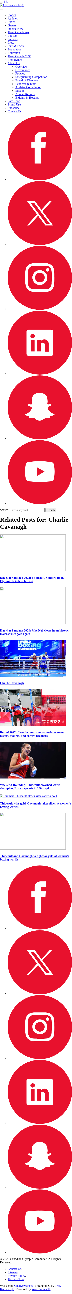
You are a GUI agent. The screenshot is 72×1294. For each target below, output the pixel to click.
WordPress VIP (41, 1289)
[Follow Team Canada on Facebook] (40, 179)
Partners (12, 39)
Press (11, 42)
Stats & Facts (16, 46)
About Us (14, 63)
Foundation (15, 49)
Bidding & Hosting (27, 97)
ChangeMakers (23, 1285)
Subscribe (14, 108)
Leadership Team (25, 83)
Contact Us (14, 111)
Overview (21, 66)
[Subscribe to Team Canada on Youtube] (40, 503)
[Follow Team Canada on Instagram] (40, 308)
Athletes (13, 18)
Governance (22, 70)
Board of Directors (26, 80)
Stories (12, 15)
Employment (15, 59)
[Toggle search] (1, 9)
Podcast (12, 35)
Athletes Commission (28, 87)
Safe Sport (14, 101)
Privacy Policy (16, 1275)
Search (4, 509)
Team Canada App (19, 32)
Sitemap (12, 1272)
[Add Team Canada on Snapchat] (40, 438)
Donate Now (15, 28)
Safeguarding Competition (31, 77)
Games (12, 25)
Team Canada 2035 (19, 56)
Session (20, 90)
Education (14, 52)
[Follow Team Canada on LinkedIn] (40, 373)
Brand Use (14, 104)
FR (6, 1)
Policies (20, 73)
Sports (11, 22)
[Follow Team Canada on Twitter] (40, 244)
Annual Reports (25, 94)
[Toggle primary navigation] (1, 2)
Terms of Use (16, 1279)
